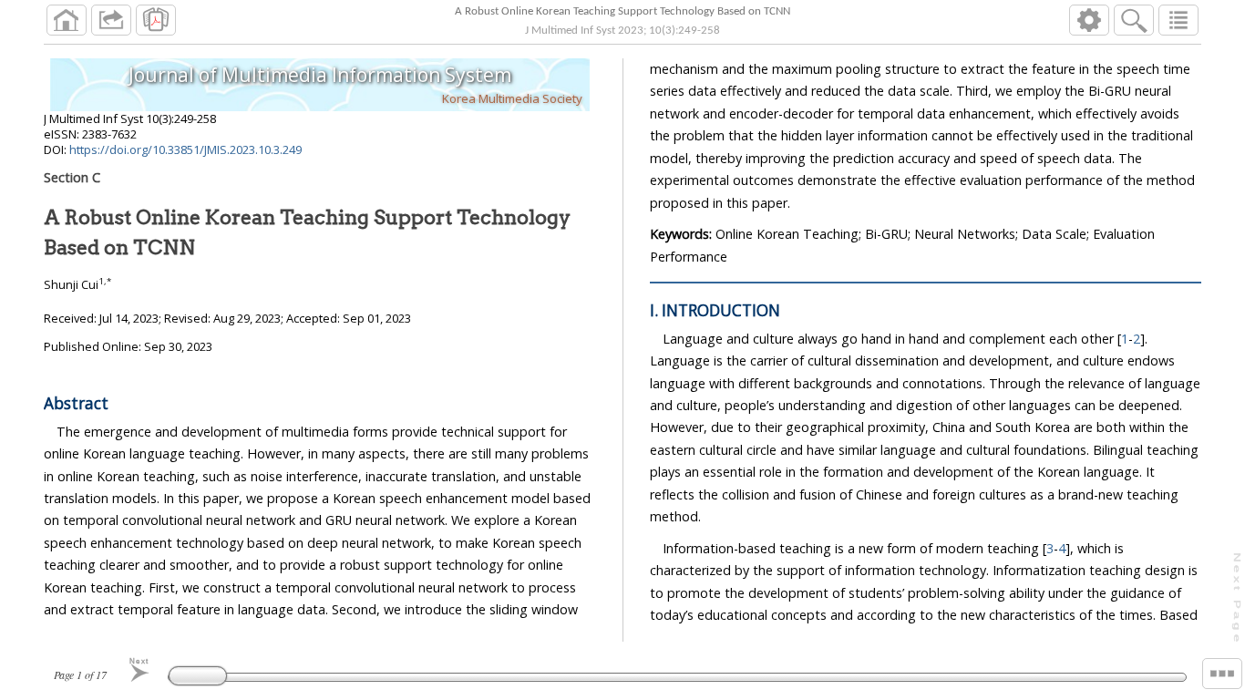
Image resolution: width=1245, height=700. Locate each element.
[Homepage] (66, 20)
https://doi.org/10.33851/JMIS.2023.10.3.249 (185, 149)
